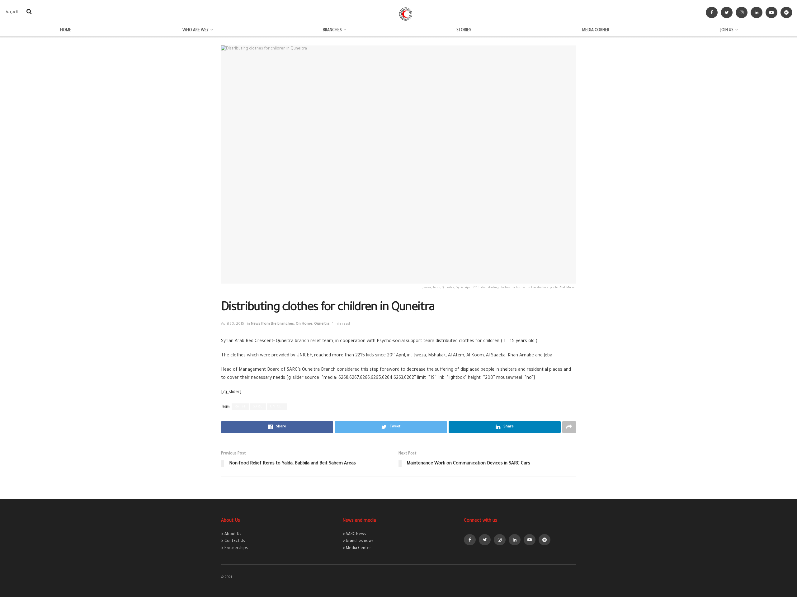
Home (65, 30)
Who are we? (195, 30)
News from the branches (272, 324)
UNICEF (277, 407)
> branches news (358, 541)
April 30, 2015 (232, 324)
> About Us (231, 534)
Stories (463, 30)
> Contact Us (233, 541)
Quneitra (321, 324)
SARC (258, 407)
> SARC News (354, 534)
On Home (304, 324)
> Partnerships (234, 548)
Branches (332, 30)
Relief (240, 407)
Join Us (726, 30)
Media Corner (595, 30)
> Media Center (356, 548)
